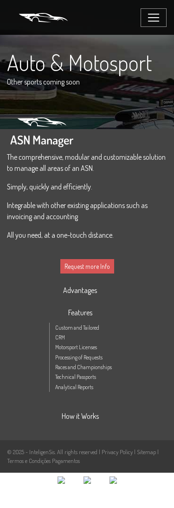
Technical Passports (75, 376)
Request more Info (87, 266)
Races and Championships (83, 367)
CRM (60, 337)
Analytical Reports (74, 387)
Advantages (80, 290)
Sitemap (146, 452)
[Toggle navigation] (154, 17)
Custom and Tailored (77, 327)
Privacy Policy (118, 452)
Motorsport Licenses (76, 347)
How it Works (80, 416)
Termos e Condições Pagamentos (43, 460)
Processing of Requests (79, 357)
